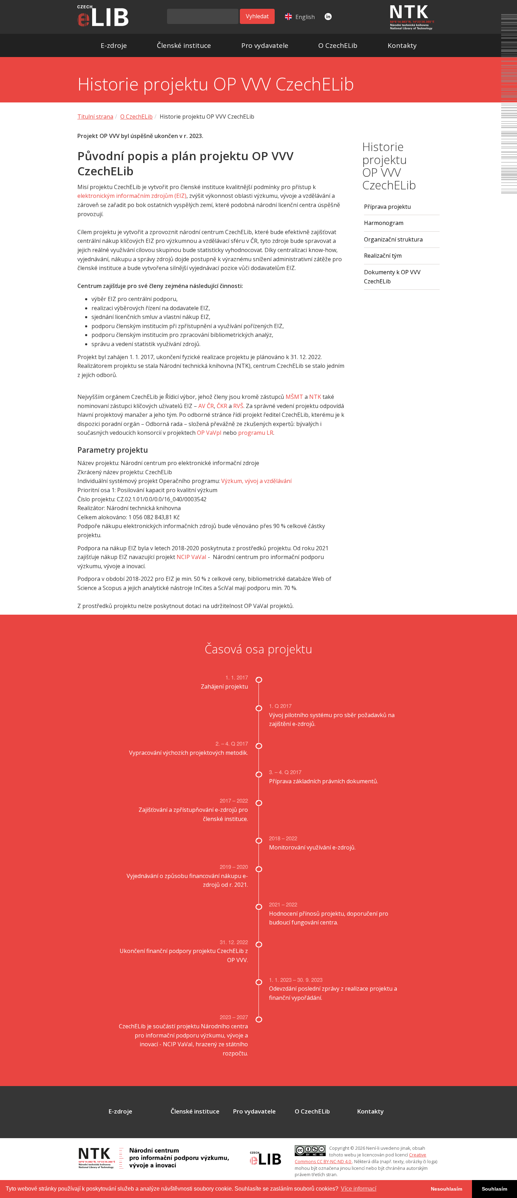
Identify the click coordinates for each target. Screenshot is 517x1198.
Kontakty (402, 45)
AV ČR (206, 406)
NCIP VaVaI (191, 557)
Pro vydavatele (264, 45)
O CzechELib (337, 45)
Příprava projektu (387, 207)
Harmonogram (383, 223)
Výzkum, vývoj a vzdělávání (256, 481)
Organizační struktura (393, 239)
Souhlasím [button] (494, 1189)
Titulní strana (95, 116)
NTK (315, 397)
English (305, 17)
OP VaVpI (209, 433)
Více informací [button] (358, 1189)
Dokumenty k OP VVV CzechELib (392, 276)
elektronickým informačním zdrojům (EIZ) (131, 196)
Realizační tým (383, 255)
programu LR (255, 433)
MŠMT (294, 397)
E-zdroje (114, 45)
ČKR (222, 406)
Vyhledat (257, 16)
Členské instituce (184, 45)
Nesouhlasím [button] (446, 1189)
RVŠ (238, 406)
